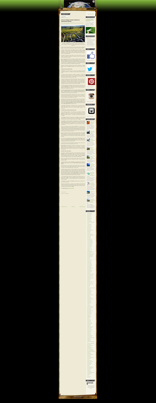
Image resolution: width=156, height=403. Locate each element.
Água (88, 217)
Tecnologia (88, 368)
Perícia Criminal (89, 329)
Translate (67, 17)
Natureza (88, 319)
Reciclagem (88, 348)
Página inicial (73, 206)
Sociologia (88, 364)
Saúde (88, 358)
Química (88, 344)
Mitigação (88, 315)
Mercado (88, 311)
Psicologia (88, 338)
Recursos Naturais (89, 350)
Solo (88, 365)
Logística (88, 305)
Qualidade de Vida (89, 343)
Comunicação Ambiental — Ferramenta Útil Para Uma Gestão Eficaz (90, 20)
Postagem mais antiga (82, 206)
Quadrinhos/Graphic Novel (90, 341)
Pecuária (88, 328)
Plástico (88, 332)
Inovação (88, 301)
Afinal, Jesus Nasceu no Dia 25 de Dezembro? (92, 164)
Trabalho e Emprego (90, 372)
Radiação (88, 346)
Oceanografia (89, 323)
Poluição (88, 334)
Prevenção (88, 336)
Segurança (88, 360)
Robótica (88, 355)
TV (87, 375)
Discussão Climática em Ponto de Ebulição (92, 140)
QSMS (88, 340)
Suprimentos (89, 366)
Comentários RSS (74, 8)
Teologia (88, 369)
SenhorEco (88, 362)
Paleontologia (89, 327)
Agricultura (88, 214)
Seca (88, 359)
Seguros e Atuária (89, 361)
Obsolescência (89, 322)
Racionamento (89, 345)
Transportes (89, 373)
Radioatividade (89, 347)
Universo (88, 376)
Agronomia (88, 215)
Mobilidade (88, 316)
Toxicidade (88, 371)
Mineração (88, 313)
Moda (88, 317)
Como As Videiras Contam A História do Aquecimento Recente (70, 20)
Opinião (88, 324)
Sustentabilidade (89, 367)
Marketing (88, 308)
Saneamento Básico (90, 357)
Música (88, 318)
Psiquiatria (88, 339)
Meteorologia (89, 312)
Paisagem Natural (89, 326)
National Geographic (71, 188)
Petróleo (88, 330)
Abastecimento (89, 213)
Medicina (88, 309)
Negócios (88, 320)
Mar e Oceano (89, 307)
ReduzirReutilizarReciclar (90, 351)
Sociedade (88, 363)
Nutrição (88, 321)
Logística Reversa (89, 306)
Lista (88, 303)
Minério (88, 314)
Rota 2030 (88, 356)
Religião (88, 352)
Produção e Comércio (90, 337)
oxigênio (88, 325)
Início (61, 8)
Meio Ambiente (89, 310)
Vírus (88, 377)
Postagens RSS (67, 8)
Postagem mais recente (64, 206)
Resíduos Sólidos (89, 354)
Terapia (88, 370)
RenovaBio (88, 353)
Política (88, 333)
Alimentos (88, 219)
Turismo (88, 374)
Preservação (89, 335)
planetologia (89, 331)
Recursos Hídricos (89, 349)
